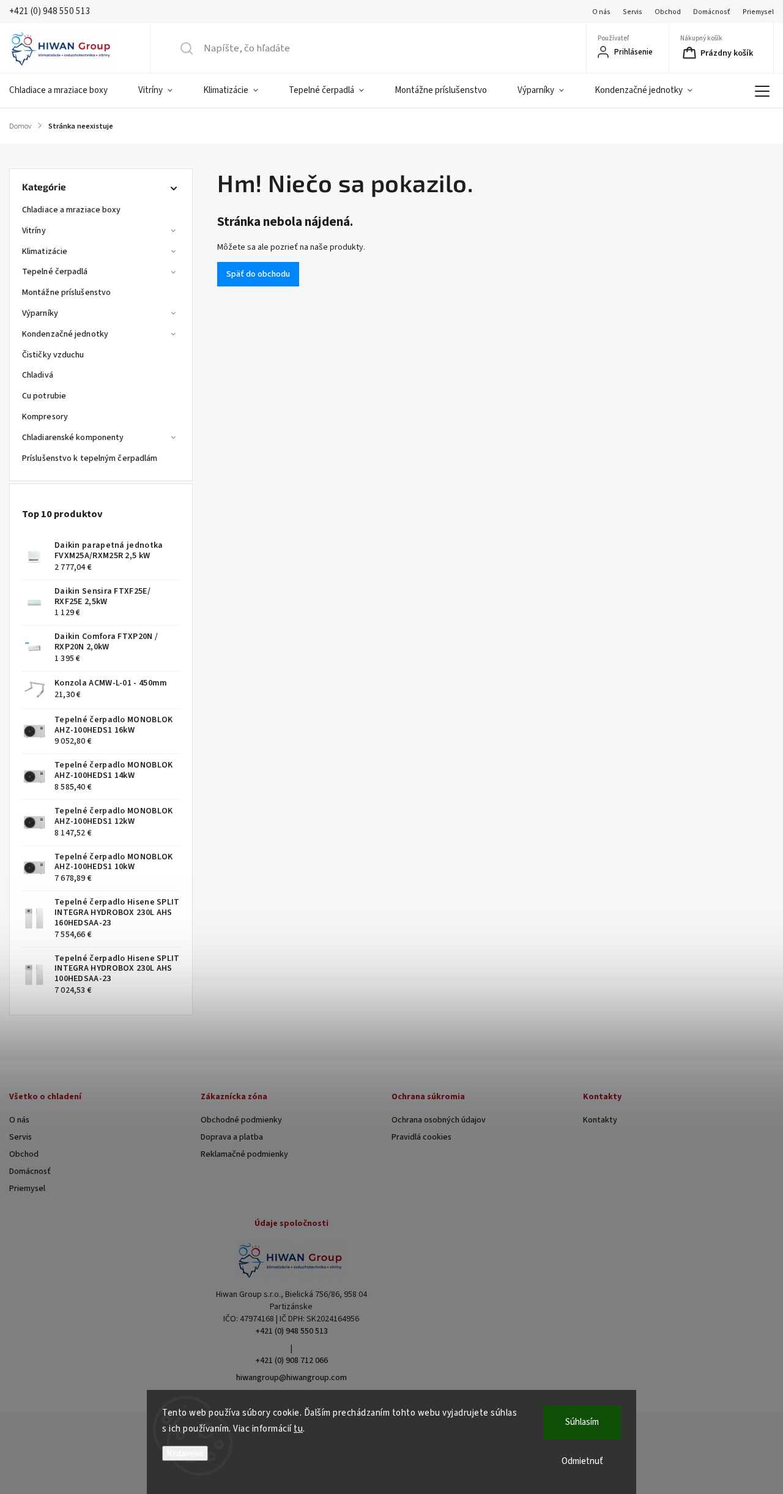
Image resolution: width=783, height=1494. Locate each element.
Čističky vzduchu (53, 355)
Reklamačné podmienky (244, 1154)
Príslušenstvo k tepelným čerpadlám (89, 458)
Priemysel (758, 12)
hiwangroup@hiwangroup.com (291, 1378)
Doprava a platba (232, 1137)
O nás (601, 12)
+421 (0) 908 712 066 (291, 1360)
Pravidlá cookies (421, 1137)
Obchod (668, 12)
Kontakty (600, 1120)
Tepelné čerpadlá (55, 272)
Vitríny (34, 231)
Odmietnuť (582, 1461)
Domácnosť (711, 12)
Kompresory (45, 417)
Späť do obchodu (258, 274)
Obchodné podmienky (241, 1120)
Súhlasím (582, 1422)
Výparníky (40, 313)
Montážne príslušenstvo (66, 292)
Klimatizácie (44, 251)
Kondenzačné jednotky (65, 334)
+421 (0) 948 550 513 (291, 1331)
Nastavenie (185, 1453)
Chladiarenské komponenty (73, 437)
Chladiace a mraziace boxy (71, 210)
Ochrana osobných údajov (439, 1120)
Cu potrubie (44, 396)
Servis (632, 12)
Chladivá (37, 375)
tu (298, 1428)
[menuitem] (66, 90)
